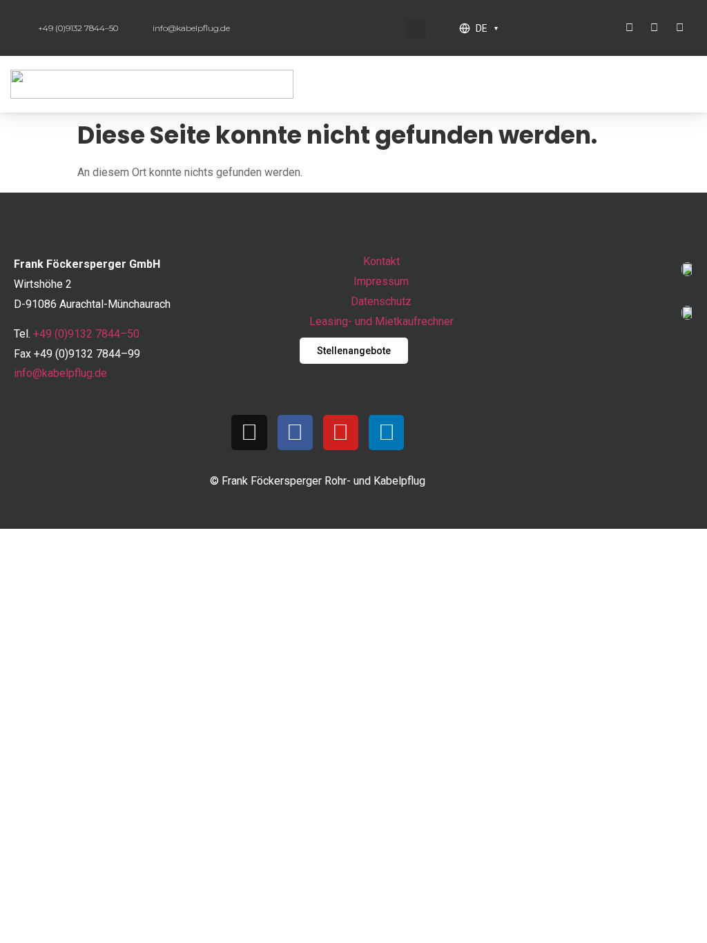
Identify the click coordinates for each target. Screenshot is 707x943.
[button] (416, 28)
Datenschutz (381, 301)
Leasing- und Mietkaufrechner (381, 321)
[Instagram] (249, 432)
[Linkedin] (386, 432)
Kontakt (381, 261)
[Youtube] (340, 432)
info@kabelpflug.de (60, 373)
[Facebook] (295, 432)
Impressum (381, 281)
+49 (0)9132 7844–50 (86, 333)
